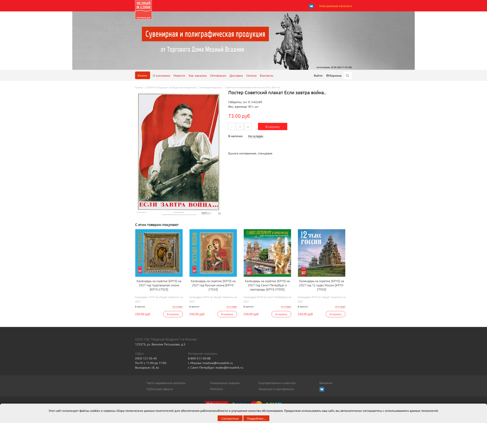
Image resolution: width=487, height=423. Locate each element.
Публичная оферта (159, 389)
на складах (177, 306)
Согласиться (230, 418)
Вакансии (325, 383)
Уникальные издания (225, 383)
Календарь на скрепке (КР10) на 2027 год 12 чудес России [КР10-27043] (321, 285)
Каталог (142, 75)
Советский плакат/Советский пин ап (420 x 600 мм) (253, 87)
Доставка (236, 75)
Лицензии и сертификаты (276, 389)
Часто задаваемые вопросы (165, 383)
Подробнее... (256, 418)
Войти (318, 75)
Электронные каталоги (335, 6)
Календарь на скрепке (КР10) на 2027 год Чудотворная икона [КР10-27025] (159, 285)
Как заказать (198, 75)
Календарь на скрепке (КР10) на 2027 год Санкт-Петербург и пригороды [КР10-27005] (267, 285)
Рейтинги (216, 389)
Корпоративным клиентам (277, 383)
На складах (255, 136)
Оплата (251, 75)
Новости (179, 75)
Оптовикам (218, 75)
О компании (161, 75)
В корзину (273, 126)
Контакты (266, 75)
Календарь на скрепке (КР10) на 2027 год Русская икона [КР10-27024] (213, 285)
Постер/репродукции (211, 87)
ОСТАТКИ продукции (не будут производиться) (171, 87)
